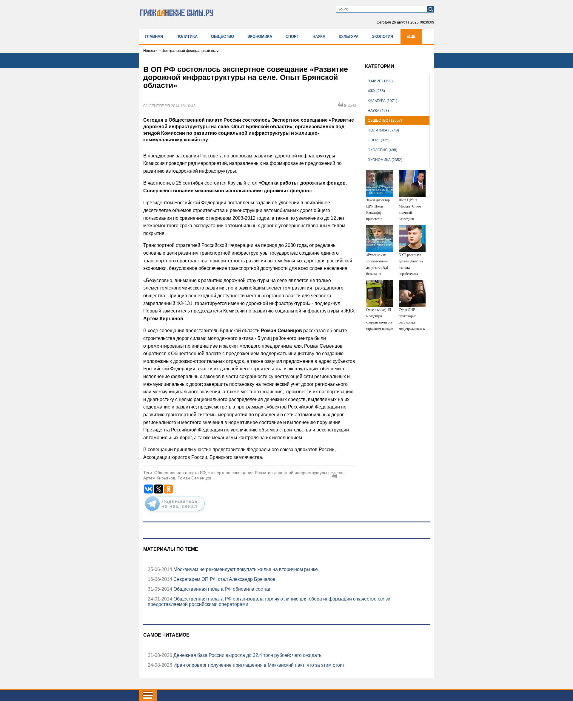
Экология (382, 36)
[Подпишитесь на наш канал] (175, 512)
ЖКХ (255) (376, 91)
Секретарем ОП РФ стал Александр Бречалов (223, 579)
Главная (154, 36)
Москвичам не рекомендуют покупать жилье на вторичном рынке (245, 569)
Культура (348, 36)
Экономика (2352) (385, 160)
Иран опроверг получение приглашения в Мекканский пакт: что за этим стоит (258, 665)
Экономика (259, 36)
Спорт (292, 36)
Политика (187, 36)
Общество (222, 36)
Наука (318, 36)
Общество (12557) (385, 120)
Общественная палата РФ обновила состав (221, 589)
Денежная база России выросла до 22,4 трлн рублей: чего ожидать (246, 655)
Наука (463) (378, 111)
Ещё (411, 36)
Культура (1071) (382, 101)
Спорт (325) (378, 140)
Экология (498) (382, 150)
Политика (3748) (383, 130)
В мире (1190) (380, 81)
